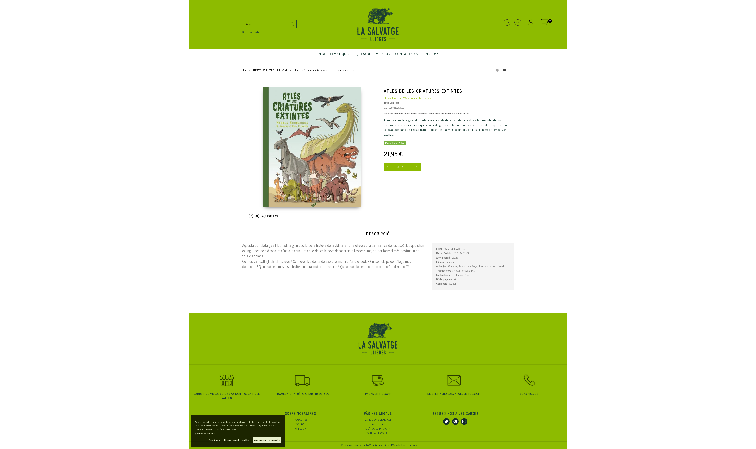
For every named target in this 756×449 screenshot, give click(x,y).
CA (507, 22)
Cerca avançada (250, 32)
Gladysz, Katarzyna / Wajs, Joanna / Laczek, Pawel (408, 98)
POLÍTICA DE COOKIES (378, 433)
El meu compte (531, 22)
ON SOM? (300, 428)
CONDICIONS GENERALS (378, 419)
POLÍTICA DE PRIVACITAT (378, 428)
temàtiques (341, 53)
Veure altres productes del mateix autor (448, 113)
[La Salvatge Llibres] (378, 24)
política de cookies (205, 433)
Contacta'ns (407, 53)
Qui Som (364, 53)
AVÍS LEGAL (378, 424)
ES (517, 22)
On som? (430, 53)
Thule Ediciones (391, 103)
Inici (321, 53)
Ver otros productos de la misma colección (406, 113)
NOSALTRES (300, 419)
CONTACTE (301, 424)
